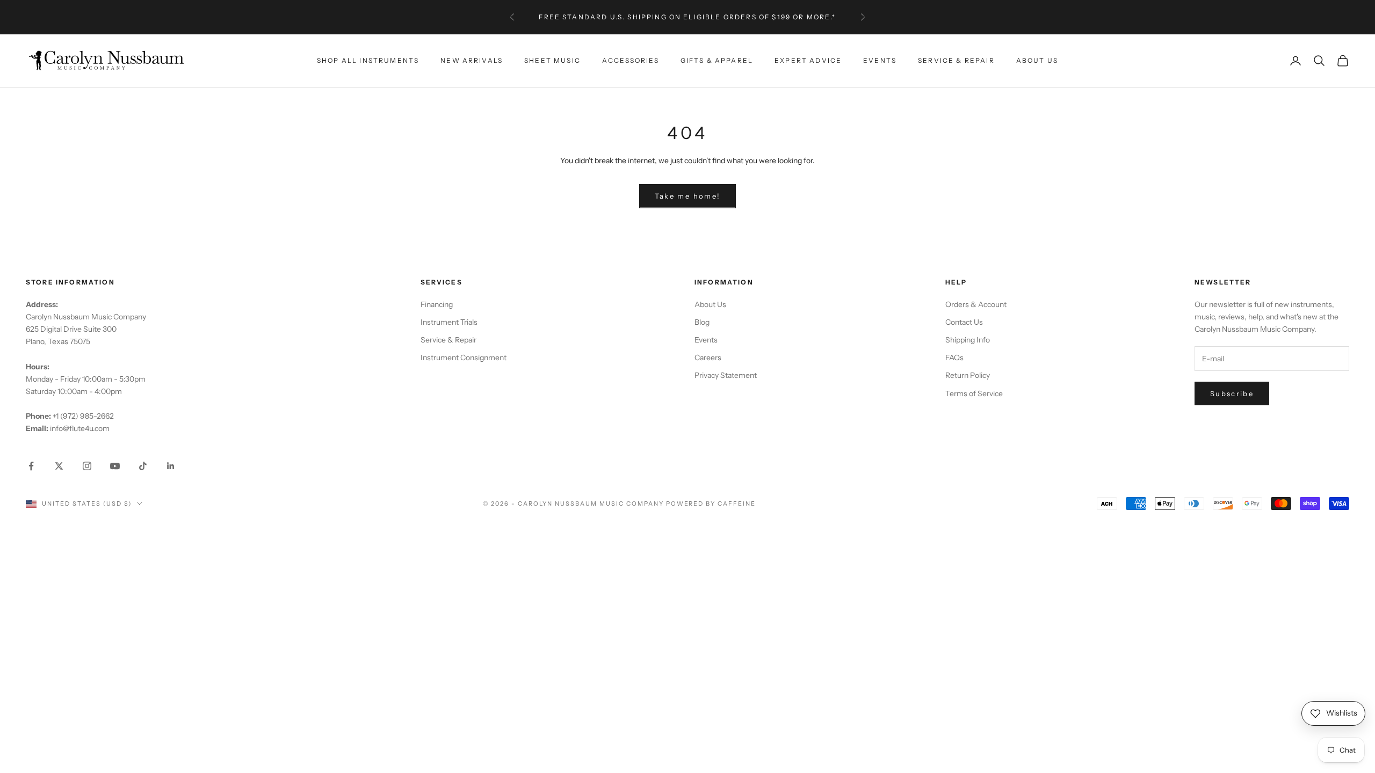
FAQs (954, 357)
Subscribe (1232, 393)
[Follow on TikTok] (143, 466)
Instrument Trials (449, 322)
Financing (437, 304)
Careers (707, 357)
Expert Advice (808, 60)
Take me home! (687, 196)
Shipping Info (967, 340)
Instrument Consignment (463, 357)
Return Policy (967, 375)
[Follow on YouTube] (115, 466)
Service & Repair (956, 60)
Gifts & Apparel (717, 60)
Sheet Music (552, 60)
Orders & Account (976, 304)
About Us (1037, 60)
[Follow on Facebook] (31, 466)
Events (879, 60)
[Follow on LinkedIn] (170, 466)
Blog (702, 322)
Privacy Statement (725, 375)
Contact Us (964, 322)
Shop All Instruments (368, 60)
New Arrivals (471, 60)
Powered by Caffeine (711, 503)
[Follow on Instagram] (87, 466)
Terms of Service (974, 393)
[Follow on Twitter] (59, 466)
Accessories (630, 60)
